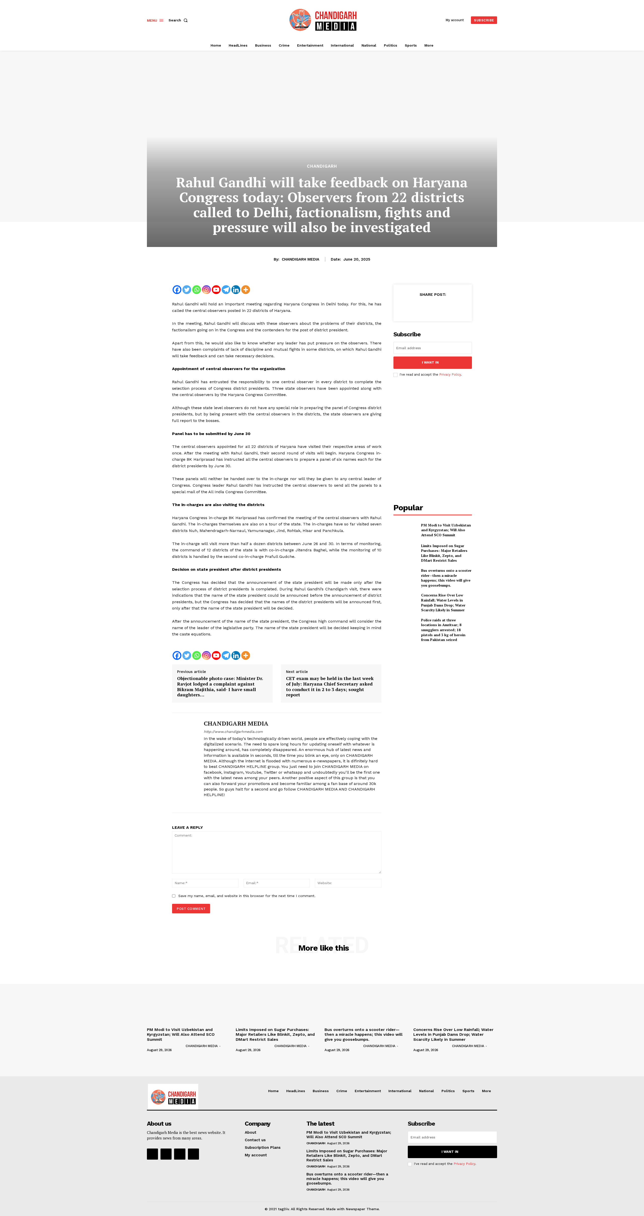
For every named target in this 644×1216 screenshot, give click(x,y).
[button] (179, 20)
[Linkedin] (235, 289)
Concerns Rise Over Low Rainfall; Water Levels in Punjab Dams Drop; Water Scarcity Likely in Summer (443, 602)
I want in (430, 362)
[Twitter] (186, 289)
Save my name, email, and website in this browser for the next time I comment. (246, 896)
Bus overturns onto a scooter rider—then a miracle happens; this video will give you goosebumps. (446, 578)
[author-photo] (166, 1046)
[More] (245, 289)
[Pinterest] (432, 307)
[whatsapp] (232, 803)
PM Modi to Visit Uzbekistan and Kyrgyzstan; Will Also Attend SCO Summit (446, 530)
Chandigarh (322, 166)
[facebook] (206, 803)
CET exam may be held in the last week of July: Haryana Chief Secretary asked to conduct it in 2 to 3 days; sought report (330, 686)
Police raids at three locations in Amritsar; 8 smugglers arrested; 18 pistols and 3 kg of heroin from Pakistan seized (443, 630)
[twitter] (223, 803)
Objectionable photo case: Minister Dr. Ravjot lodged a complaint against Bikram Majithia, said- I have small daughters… (220, 686)
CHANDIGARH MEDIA (300, 259)
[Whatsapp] (196, 289)
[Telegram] (226, 289)
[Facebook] (177, 289)
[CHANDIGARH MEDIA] (184, 763)
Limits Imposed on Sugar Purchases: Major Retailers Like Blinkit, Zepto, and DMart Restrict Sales (444, 553)
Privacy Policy (450, 374)
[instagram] (214, 803)
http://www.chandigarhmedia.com (233, 732)
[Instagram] (206, 289)
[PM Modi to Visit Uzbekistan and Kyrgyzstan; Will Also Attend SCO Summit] (405, 530)
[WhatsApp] (444, 307)
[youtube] (241, 803)
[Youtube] (216, 289)
